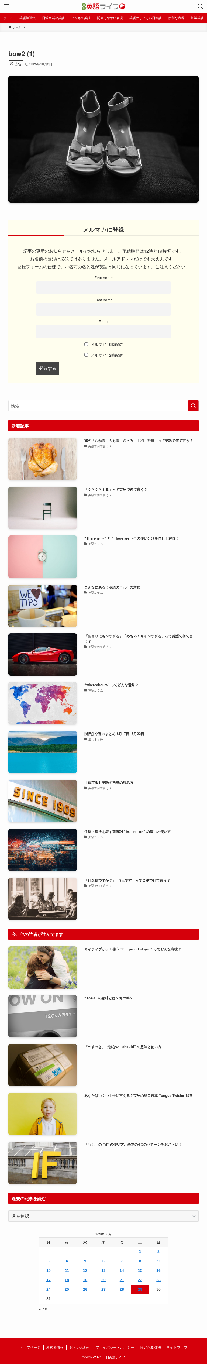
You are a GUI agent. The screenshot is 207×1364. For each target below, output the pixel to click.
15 (140, 1270)
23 (158, 1280)
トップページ (30, 1347)
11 (67, 1270)
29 (140, 1289)
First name (103, 277)
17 (48, 1280)
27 (103, 1289)
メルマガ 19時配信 (106, 344)
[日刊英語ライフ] (103, 6)
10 (48, 1270)
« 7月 (43, 1309)
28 (122, 1289)
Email (103, 321)
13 (103, 1270)
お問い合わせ (79, 1347)
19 (85, 1280)
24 (48, 1289)
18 (67, 1280)
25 (67, 1289)
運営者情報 (55, 1347)
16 (158, 1270)
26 (85, 1289)
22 (140, 1280)
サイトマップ (176, 1347)
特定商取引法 (150, 1347)
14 (122, 1270)
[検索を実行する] (193, 405)
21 (122, 1280)
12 (85, 1270)
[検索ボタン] (200, 6)
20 (103, 1280)
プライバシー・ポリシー (115, 1347)
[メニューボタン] (6, 6)
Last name (104, 300)
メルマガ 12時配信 (106, 355)
